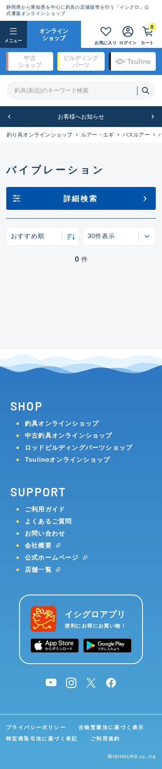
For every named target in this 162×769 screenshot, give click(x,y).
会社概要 (38, 545)
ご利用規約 (105, 739)
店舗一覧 (38, 569)
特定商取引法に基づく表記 (42, 739)
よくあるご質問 (48, 521)
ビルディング (81, 61)
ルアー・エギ (97, 135)
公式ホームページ (52, 557)
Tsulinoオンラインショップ (67, 459)
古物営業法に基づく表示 (111, 727)
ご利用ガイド (45, 509)
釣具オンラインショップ (62, 423)
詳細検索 (81, 198)
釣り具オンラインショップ (40, 135)
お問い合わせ (45, 533)
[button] (9, 117)
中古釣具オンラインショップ (69, 435)
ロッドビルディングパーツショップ (79, 447)
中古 (30, 61)
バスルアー (136, 135)
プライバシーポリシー (36, 727)
